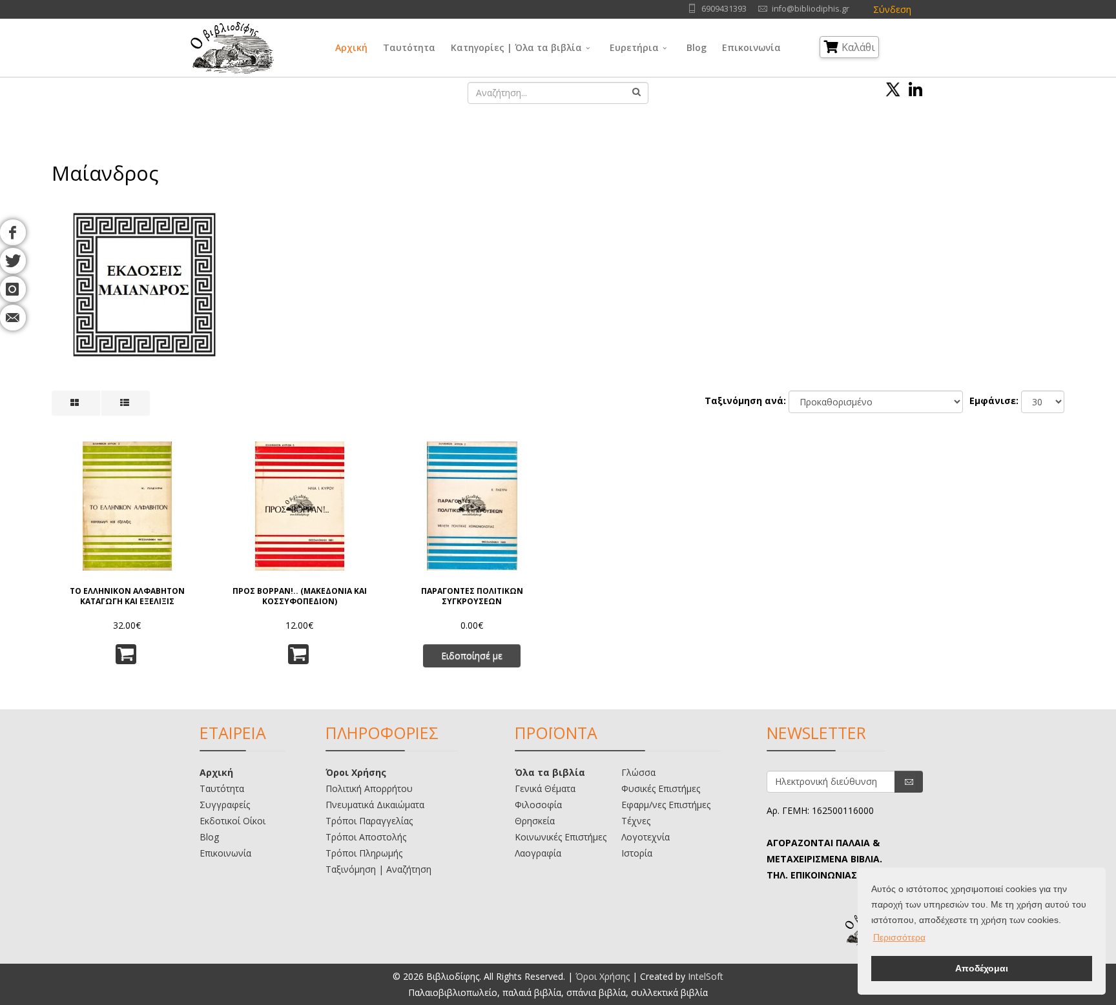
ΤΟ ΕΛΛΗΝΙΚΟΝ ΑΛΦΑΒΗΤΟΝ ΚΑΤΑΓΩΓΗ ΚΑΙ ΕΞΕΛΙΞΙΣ (127, 596)
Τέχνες (635, 821)
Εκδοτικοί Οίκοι (232, 821)
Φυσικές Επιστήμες (660, 788)
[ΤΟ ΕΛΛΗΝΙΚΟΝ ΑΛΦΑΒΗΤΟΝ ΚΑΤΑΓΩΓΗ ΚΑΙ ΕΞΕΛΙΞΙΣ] (127, 506)
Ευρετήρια (634, 47)
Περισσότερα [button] (899, 937)
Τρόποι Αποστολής (366, 837)
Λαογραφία (538, 853)
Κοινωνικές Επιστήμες (560, 837)
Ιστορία (636, 853)
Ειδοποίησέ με (471, 655)
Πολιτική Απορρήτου (369, 788)
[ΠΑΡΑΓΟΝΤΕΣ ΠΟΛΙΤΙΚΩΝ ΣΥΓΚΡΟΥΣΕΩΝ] (472, 506)
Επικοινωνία (751, 47)
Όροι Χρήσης (356, 772)
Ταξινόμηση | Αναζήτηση (378, 869)
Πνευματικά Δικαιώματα (375, 804)
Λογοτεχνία (645, 837)
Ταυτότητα (409, 47)
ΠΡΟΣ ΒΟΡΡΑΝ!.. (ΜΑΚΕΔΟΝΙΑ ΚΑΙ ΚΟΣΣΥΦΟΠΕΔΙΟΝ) (299, 596)
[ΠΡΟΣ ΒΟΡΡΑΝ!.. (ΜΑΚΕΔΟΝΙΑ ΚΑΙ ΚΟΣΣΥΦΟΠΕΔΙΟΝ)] (300, 506)
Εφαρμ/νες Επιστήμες (665, 804)
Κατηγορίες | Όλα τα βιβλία (516, 47)
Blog (697, 47)
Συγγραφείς (225, 804)
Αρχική (351, 47)
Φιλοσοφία (538, 804)
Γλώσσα (638, 772)
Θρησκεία (535, 821)
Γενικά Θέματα (545, 788)
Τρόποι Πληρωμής (364, 853)
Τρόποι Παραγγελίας (369, 821)
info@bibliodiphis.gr (810, 8)
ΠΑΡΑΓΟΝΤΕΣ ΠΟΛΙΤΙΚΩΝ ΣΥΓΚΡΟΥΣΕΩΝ (472, 596)
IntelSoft (705, 976)
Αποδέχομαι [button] (981, 968)
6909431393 (724, 8)
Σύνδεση (892, 9)
